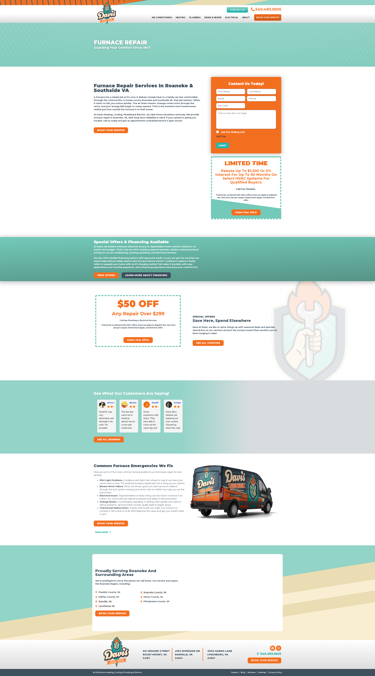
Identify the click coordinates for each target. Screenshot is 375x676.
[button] (95, 328)
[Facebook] (272, 648)
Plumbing (195, 17)
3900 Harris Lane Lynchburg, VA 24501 (219, 654)
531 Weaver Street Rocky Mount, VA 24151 (156, 654)
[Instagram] (278, 648)
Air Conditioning (162, 17)
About (246, 17)
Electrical (231, 17)
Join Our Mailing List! (233, 132)
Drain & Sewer (212, 17)
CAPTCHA (221, 136)
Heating (180, 17)
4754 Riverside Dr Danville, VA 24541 (187, 654)
